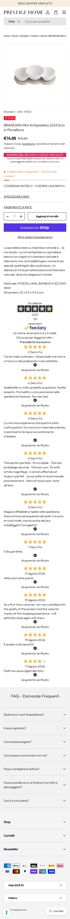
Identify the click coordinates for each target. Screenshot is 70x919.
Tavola (15, 36)
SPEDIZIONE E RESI (16, 196)
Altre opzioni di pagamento (35, 237)
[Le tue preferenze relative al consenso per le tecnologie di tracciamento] (6, 912)
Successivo (43, 342)
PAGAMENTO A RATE (18, 207)
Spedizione (28, 143)
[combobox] (35, 21)
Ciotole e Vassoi (38, 36)
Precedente (27, 342)
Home (7, 36)
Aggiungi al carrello (47, 216)
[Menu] (64, 12)
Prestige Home (19, 909)
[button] (56, 12)
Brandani (9, 111)
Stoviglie (24, 36)
